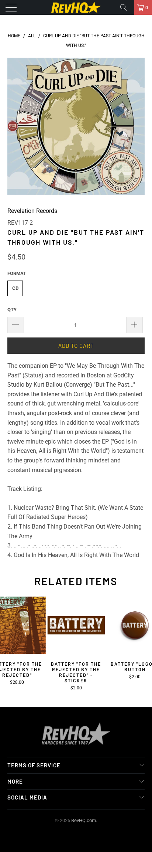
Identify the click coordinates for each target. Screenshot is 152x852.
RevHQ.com (83, 820)
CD (15, 288)
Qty (12, 309)
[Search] (126, 7)
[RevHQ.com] (76, 7)
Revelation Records (32, 210)
